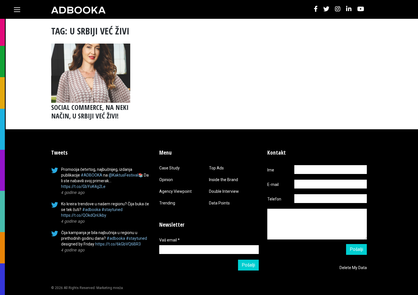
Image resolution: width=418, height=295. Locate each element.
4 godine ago (73, 192)
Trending (167, 203)
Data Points (219, 203)
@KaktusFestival (123, 175)
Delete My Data (353, 267)
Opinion (166, 179)
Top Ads (216, 168)
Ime (270, 170)
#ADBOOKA (91, 175)
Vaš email (169, 240)
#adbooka (91, 209)
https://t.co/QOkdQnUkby (83, 215)
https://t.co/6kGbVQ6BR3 (118, 244)
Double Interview (224, 191)
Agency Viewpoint (175, 191)
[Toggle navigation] (17, 10)
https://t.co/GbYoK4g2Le (83, 186)
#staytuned (112, 209)
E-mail (273, 184)
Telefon (274, 199)
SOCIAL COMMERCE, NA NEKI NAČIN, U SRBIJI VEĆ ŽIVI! (90, 111)
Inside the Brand (223, 179)
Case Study (169, 168)
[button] (315, 9)
